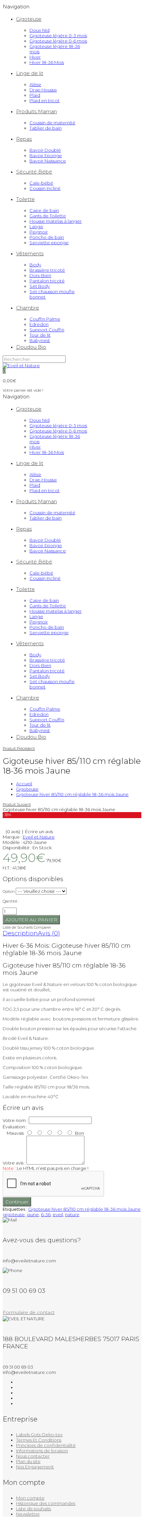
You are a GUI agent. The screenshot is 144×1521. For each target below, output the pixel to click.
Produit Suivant (17, 804)
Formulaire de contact (29, 1312)
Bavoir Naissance (47, 160)
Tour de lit (40, 335)
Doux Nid (39, 30)
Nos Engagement (35, 1466)
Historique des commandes (45, 1503)
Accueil (24, 783)
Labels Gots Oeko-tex (39, 1434)
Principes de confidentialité (46, 1445)
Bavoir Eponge (45, 155)
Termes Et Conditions (38, 1440)
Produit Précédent (19, 748)
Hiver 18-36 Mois (46, 62)
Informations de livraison (42, 1450)
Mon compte (30, 1498)
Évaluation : (15, 1126)
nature (72, 1214)
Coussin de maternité (52, 122)
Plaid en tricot (44, 100)
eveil (58, 1214)
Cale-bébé (41, 183)
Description (20, 933)
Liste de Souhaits (18, 927)
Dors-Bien (40, 275)
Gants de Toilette (47, 215)
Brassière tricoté (47, 270)
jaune (33, 1214)
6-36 (46, 1214)
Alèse (35, 84)
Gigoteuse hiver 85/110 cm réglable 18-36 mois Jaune (72, 794)
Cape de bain (44, 210)
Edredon (39, 324)
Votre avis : (14, 1163)
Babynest (39, 340)
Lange (36, 226)
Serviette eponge (49, 242)
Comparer (42, 927)
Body (35, 264)
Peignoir (38, 232)
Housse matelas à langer (55, 221)
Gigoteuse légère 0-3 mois (58, 35)
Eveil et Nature (39, 837)
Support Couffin (46, 329)
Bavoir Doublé (45, 150)
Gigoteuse (27, 789)
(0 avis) (13, 831)
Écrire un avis (39, 831)
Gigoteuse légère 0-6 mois (58, 41)
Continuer (16, 1202)
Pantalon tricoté (47, 280)
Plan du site (28, 1461)
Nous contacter (33, 1456)
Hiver (35, 57)
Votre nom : (15, 1120)
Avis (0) (49, 933)
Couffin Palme (44, 319)
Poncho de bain (46, 237)
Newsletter (28, 1514)
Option (9, 891)
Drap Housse (43, 89)
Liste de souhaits (33, 1508)
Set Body (39, 286)
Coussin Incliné (45, 188)
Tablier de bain (45, 128)
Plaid (34, 95)
